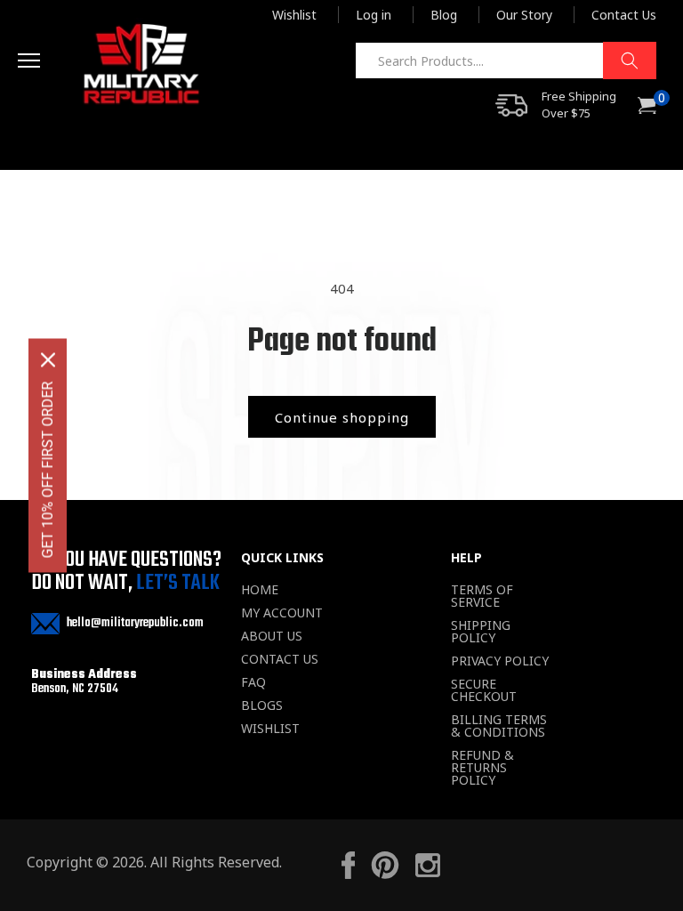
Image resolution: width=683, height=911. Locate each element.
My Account (282, 613)
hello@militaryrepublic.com (135, 623)
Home (259, 590)
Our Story (524, 14)
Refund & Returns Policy (482, 767)
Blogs (262, 705)
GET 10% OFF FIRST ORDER (47, 470)
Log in (373, 14)
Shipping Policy (480, 631)
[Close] (48, 360)
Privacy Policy (500, 661)
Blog (443, 14)
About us (271, 636)
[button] (46, 63)
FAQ (253, 682)
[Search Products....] (629, 60)
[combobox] (505, 60)
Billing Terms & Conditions (499, 725)
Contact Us (623, 14)
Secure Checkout (484, 690)
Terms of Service (482, 596)
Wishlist (294, 14)
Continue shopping (342, 417)
